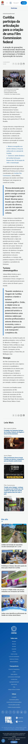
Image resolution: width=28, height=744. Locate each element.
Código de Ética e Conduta (14, 689)
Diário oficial (14, 684)
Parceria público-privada (14, 704)
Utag (14, 687)
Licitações (14, 697)
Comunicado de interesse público (14, 702)
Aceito (14, 742)
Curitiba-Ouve (14, 679)
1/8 (24, 89)
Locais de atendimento (14, 656)
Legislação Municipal (14, 682)
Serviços (14, 641)
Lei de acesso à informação (14, 677)
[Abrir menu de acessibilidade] (3, 741)
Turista (14, 651)
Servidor (14, 646)
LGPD (14, 671)
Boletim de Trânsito (14, 659)
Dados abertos (14, 674)
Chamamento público (14, 699)
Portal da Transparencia (14, 669)
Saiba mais (17, 739)
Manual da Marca (14, 661)
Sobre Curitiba (14, 654)
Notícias (14, 8)
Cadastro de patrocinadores (14, 707)
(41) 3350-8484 (20, 729)
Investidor (14, 649)
